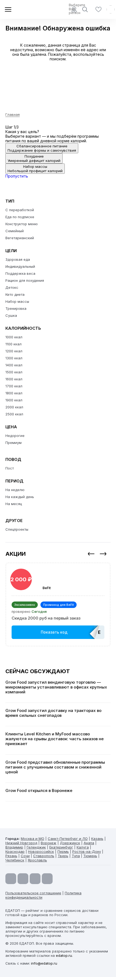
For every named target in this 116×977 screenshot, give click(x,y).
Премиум (13, 442)
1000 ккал (13, 337)
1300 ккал (13, 358)
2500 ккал (14, 414)
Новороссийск (41, 851)
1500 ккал (13, 372)
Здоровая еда (17, 259)
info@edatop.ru (44, 963)
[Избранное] (98, 9)
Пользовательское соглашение (33, 893)
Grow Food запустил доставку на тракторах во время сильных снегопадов (53, 713)
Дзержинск (70, 843)
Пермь (63, 851)
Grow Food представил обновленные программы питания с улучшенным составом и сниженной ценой (55, 767)
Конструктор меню (21, 224)
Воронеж (48, 843)
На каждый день (19, 497)
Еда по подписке (19, 217)
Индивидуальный (20, 266)
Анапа (89, 843)
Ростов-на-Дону (86, 851)
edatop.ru (64, 955)
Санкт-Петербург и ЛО (68, 838)
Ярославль (37, 860)
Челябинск (14, 860)
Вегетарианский (19, 238)
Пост (9, 468)
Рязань (11, 856)
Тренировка (15, 308)
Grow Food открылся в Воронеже (38, 790)
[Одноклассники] (35, 878)
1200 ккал (13, 351)
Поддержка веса (20, 273)
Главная (12, 114)
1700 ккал (13, 386)
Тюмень (90, 856)
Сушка (11, 315)
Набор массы (17, 301)
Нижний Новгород (21, 843)
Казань (97, 838)
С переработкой (19, 210)
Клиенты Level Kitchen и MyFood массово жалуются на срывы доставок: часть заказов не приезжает (54, 739)
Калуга (83, 847)
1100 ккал (13, 344)
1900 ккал (13, 400)
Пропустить (16, 176)
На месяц (13, 504)
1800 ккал (13, 393)
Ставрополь (43, 856)
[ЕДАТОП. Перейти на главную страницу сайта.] (24, 9)
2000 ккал (14, 407)
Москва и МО (32, 838)
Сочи (25, 856)
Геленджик (36, 847)
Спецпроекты (16, 529)
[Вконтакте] (47, 878)
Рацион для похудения (24, 280)
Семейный (14, 231)
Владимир (14, 847)
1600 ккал (13, 379)
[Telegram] (23, 878)
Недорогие (15, 435)
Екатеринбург (61, 847)
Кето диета (15, 294)
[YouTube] (10, 878)
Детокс (11, 287)
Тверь (63, 856)
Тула (76, 856)
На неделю (15, 490)
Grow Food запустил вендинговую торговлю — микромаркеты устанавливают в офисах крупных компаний (56, 687)
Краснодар (15, 851)
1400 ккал (13, 365)
